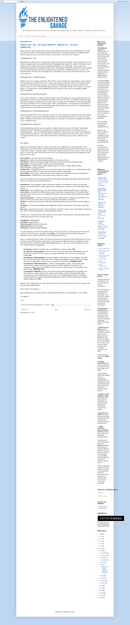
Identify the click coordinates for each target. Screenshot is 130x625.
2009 (100, 590)
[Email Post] (52, 304)
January (103, 583)
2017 (100, 539)
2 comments (47, 304)
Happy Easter (101, 205)
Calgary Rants (102, 232)
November (104, 555)
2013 (100, 548)
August (103, 562)
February (103, 580)
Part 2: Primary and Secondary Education (104, 252)
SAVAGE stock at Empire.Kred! (103, 507)
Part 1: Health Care (104, 248)
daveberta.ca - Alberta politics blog (102, 190)
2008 (100, 593)
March (103, 578)
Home (21, 36)
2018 (100, 536)
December (104, 553)
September (104, 560)
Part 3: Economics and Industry (104, 256)
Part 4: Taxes (102, 259)
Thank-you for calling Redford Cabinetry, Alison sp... (104, 569)
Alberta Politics (102, 178)
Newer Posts (24, 309)
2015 (100, 543)
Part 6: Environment (102, 265)
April (102, 575)
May (102, 564)
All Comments (104, 496)
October (103, 557)
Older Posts (87, 309)
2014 (100, 546)
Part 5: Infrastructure (102, 262)
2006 (100, 597)
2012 (100, 550)
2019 (100, 534)
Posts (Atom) (31, 312)
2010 (100, 588)
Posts (101, 493)
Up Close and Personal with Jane (102, 212)
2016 (100, 541)
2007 (100, 595)
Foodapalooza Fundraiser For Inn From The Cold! (102, 235)
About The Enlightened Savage (36, 36)
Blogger (72, 612)
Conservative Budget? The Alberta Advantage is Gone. (103, 226)
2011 (100, 585)
